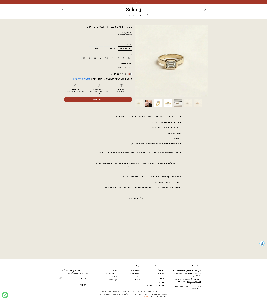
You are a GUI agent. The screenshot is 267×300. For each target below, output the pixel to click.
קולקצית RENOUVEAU (133, 15)
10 (84, 58)
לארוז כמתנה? (119, 74)
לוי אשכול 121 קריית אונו (155, 286)
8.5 (95, 58)
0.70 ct (127, 67)
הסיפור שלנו (135, 270)
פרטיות (114, 277)
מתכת (129, 45)
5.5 (129, 58)
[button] (262, 243)
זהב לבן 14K (110, 48)
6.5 (118, 58)
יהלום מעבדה (126, 64)
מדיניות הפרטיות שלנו (141, 297)
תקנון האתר (113, 280)
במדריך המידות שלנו (81, 79)
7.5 (106, 58)
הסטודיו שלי (117, 15)
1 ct (119, 67)
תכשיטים (162, 15)
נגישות (137, 280)
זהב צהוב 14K (124, 48)
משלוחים (114, 270)
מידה (130, 54)
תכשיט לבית (149, 15)
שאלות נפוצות (135, 273)
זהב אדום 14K (96, 48)
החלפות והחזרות (111, 273)
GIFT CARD (105, 15)
